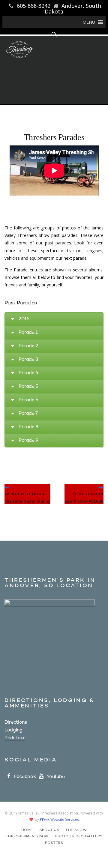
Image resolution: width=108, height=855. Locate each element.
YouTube (55, 776)
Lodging (13, 730)
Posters (54, 843)
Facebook (25, 776)
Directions (15, 722)
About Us (49, 830)
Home (27, 830)
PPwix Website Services (59, 819)
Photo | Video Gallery (78, 836)
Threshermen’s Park (27, 836)
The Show (75, 830)
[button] (88, 22)
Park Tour (14, 738)
